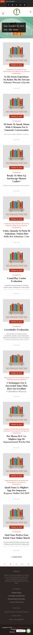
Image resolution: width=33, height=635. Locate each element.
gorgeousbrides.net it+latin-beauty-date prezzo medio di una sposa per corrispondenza (16, 482)
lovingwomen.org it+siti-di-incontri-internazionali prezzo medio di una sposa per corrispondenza (16, 71)
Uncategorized (16, 121)
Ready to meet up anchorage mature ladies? (16, 178)
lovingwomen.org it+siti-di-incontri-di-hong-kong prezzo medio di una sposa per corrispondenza (16, 225)
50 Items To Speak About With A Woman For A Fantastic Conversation (16, 127)
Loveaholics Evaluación (16, 329)
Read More (16, 88)
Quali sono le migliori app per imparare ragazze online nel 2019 (16, 490)
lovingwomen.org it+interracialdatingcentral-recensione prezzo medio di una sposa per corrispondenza (16, 431)
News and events (10, 1)
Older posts (17, 557)
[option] (18, 1)
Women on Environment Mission (21, 627)
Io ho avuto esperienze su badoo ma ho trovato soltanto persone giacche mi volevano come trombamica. (16, 82)
